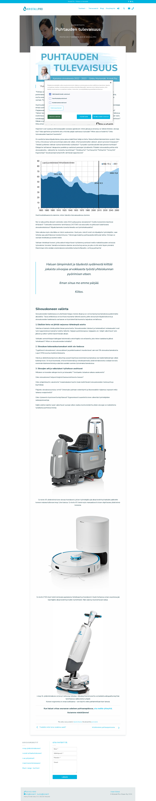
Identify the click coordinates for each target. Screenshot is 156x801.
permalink (94, 722)
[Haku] (124, 8)
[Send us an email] (130, 1)
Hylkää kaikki (84, 117)
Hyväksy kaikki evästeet (101, 117)
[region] (78, 102)
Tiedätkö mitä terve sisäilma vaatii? (52, 727)
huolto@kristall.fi (43, 794)
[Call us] (132, 1)
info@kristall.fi (31, 794)
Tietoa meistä (93, 8)
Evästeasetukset (56, 108)
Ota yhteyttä (110, 8)
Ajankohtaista (77, 25)
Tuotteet (81, 8)
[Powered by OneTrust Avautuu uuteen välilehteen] (104, 123)
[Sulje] (110, 82)
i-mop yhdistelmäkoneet (31, 748)
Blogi (102, 8)
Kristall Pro (91, 37)
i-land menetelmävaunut (31, 763)
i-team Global (115, 792)
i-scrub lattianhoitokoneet (32, 753)
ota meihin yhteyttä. (103, 708)
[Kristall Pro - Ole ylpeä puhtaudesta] (33, 8)
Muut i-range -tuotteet (30, 768)
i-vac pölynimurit (28, 758)
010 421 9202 (31, 792)
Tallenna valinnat (54, 117)
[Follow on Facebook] (128, 1)
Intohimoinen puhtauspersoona (103, 727)
